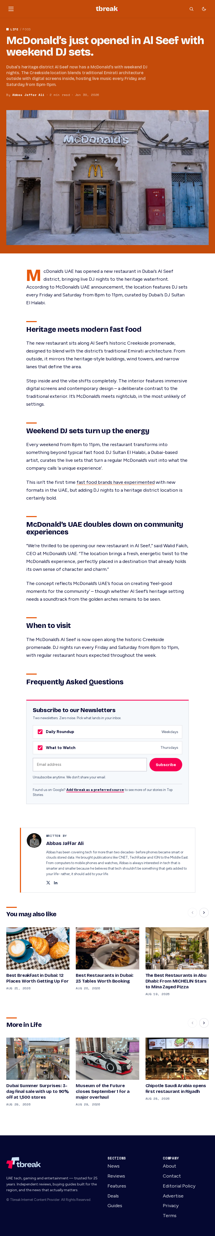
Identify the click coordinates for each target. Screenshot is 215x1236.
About (169, 1166)
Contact (172, 1176)
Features (117, 1186)
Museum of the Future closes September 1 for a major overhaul (103, 1091)
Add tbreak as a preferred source (95, 790)
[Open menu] (11, 9)
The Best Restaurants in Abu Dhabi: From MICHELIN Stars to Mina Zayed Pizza (176, 981)
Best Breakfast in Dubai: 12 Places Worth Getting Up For (37, 978)
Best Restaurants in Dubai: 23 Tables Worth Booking (104, 978)
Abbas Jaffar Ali (28, 95)
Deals (113, 1196)
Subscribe (166, 764)
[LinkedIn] (55, 883)
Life (14, 29)
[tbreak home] (52, 1163)
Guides (115, 1205)
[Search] (191, 9)
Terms (169, 1215)
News (114, 1166)
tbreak (107, 9)
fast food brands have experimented (116, 482)
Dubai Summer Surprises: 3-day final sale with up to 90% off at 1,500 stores (37, 1091)
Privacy (171, 1205)
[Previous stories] (192, 912)
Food (27, 29)
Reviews (116, 1176)
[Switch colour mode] (204, 9)
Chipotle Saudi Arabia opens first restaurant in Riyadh (176, 1088)
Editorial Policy (179, 1186)
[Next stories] (204, 912)
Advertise (173, 1196)
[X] (48, 883)
